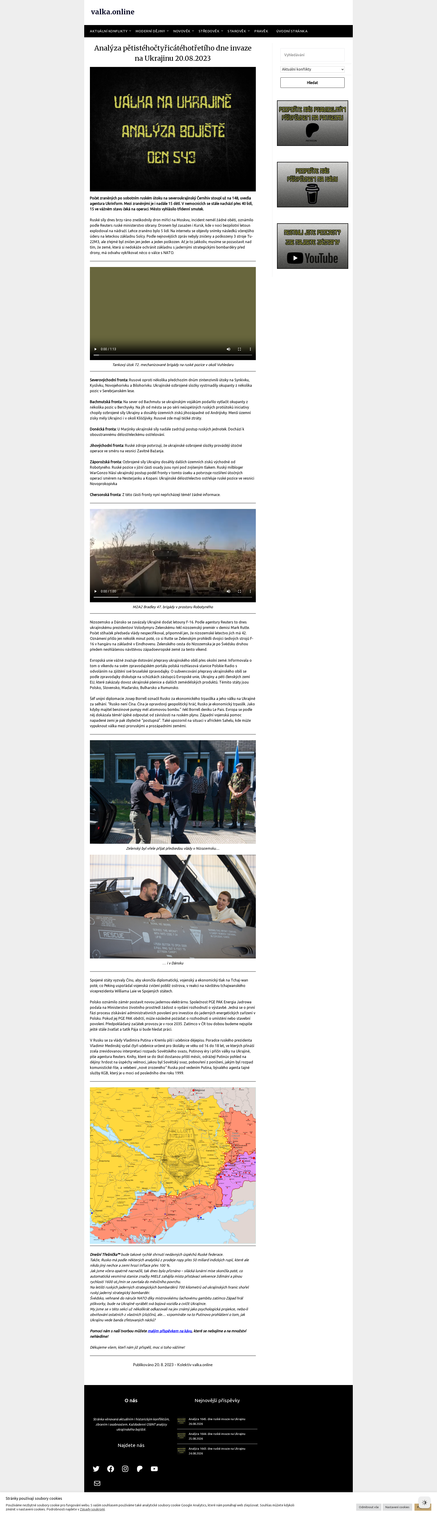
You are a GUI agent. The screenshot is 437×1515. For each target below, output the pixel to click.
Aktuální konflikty (108, 31)
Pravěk (261, 31)
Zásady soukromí (92, 1509)
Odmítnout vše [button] (369, 1507)
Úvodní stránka (291, 31)
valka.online (113, 12)
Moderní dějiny (150, 31)
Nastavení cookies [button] (397, 1507)
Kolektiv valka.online (195, 1364)
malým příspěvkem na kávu (170, 1331)
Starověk (237, 31)
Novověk (182, 31)
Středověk (209, 31)
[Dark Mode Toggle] (424, 1502)
